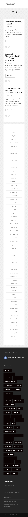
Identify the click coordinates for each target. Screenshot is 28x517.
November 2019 (14, 192)
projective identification (13, 450)
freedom (15, 412)
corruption (8, 385)
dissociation (18, 400)
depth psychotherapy (12, 397)
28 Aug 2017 (9, 63)
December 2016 (14, 315)
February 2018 (14, 266)
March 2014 (14, 340)
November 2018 (14, 234)
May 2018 (14, 255)
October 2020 (14, 153)
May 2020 (14, 171)
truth (14, 473)
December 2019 (14, 188)
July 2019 (14, 206)
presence (8, 446)
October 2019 (14, 195)
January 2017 (14, 311)
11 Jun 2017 (9, 95)
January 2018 (14, 269)
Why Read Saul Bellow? (10, 489)
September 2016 (14, 325)
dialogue (8, 400)
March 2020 (14, 178)
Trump (7, 473)
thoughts (16, 469)
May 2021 (14, 136)
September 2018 (14, 241)
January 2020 (14, 185)
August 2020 (14, 160)
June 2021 (14, 132)
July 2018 (14, 248)
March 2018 (14, 262)
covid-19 (18, 385)
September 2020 (14, 157)
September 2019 (14, 199)
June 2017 (14, 294)
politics (18, 442)
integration (9, 419)
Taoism (7, 469)
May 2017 (14, 297)
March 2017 (14, 304)
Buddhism (8, 377)
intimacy (19, 419)
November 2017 (14, 276)
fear (19, 408)
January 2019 (14, 227)
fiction (7, 412)
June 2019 (14, 209)
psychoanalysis (10, 458)
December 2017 (14, 273)
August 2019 (14, 202)
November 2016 (14, 318)
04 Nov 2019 (9, 26)
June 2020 (14, 167)
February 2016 (14, 329)
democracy (8, 389)
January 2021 (14, 146)
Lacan (7, 423)
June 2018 (14, 252)
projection (17, 446)
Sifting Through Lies (9, 485)
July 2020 (14, 164)
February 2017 (14, 308)
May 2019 (14, 213)
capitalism (18, 377)
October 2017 (14, 280)
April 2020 (14, 174)
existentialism (10, 408)
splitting (16, 465)
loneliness (8, 427)
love (16, 427)
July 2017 (14, 290)
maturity (8, 435)
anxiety (7, 370)
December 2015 (14, 336)
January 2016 (14, 333)
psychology (9, 461)
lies (13, 423)
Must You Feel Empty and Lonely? (12, 492)
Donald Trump (9, 404)
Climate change (10, 381)
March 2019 (14, 220)
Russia (7, 465)
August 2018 (14, 245)
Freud (7, 416)
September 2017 (14, 283)
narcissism (8, 439)
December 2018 (14, 230)
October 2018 (14, 238)
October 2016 (14, 322)
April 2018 (14, 259)
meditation (18, 435)
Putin (18, 461)
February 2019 (14, 223)
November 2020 (14, 150)
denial (18, 389)
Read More (10, 41)
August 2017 (14, 287)
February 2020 (14, 181)
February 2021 (14, 143)
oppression (8, 442)
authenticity (9, 374)
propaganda (9, 454)
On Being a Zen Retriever (10, 501)
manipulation (9, 431)
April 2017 (14, 301)
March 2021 (14, 139)
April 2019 (14, 216)
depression (8, 393)
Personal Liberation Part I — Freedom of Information (14, 57)
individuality (16, 416)
